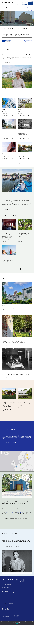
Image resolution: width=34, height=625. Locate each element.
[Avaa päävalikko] (30, 10)
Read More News (7, 416)
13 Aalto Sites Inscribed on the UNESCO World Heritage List (24, 404)
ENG (27, 7)
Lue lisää (4, 413)
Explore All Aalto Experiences (10, 268)
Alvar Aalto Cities (20, 512)
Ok (17, 623)
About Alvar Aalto (11, 603)
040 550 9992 (5, 591)
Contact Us (5, 595)
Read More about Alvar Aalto (10, 546)
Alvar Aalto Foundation (10, 512)
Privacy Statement (24, 609)
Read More (5, 62)
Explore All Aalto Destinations (11, 163)
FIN (24, 7)
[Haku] (8, 7)
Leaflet (24, 471)
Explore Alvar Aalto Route (9, 442)
